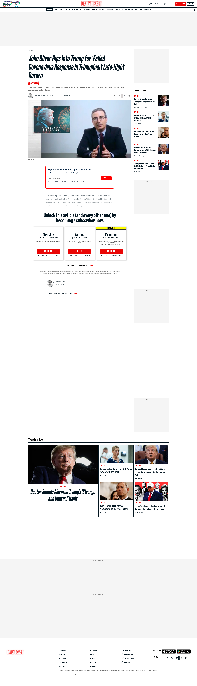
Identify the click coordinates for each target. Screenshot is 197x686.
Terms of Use (72, 181)
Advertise (82, 670)
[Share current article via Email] (124, 96)
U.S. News (138, 10)
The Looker (70, 10)
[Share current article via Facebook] (115, 96)
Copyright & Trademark (148, 670)
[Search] (194, 10)
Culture (93, 662)
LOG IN (190, 4)
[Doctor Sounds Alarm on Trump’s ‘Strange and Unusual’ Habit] (163, 105)
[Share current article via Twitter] (120, 96)
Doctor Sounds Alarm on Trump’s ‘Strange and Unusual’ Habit (63, 495)
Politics (102, 10)
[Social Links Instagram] (172, 658)
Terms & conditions (132, 670)
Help (88, 670)
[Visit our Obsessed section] (19, 3)
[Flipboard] (186, 658)
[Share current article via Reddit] (129, 96)
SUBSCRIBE (180, 4)
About (61, 670)
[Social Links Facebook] (163, 658)
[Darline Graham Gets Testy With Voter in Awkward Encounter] (163, 121)
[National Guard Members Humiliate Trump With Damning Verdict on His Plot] (163, 153)
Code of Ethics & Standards (107, 670)
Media (78, 10)
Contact (67, 670)
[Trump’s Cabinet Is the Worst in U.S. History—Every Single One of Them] (163, 169)
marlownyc (60, 284)
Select (48, 251)
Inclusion (121, 670)
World (92, 658)
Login (90, 265)
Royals (94, 10)
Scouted (147, 10)
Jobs (76, 670)
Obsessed (86, 10)
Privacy (93, 670)
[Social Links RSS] (181, 658)
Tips (72, 670)
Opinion (110, 10)
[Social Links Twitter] (167, 658)
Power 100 (119, 10)
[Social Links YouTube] (177, 658)
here (75, 293)
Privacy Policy (82, 181)
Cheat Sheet (59, 10)
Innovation (128, 10)
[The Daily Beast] (91, 3)
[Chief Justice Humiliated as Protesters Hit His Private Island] (163, 137)
